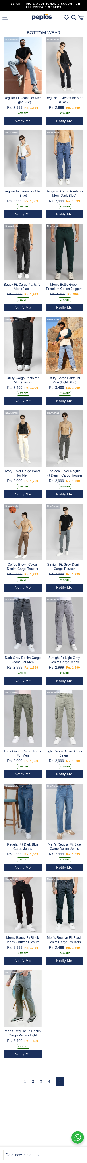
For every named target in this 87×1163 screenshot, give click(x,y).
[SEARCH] (74, 17)
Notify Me (23, 121)
